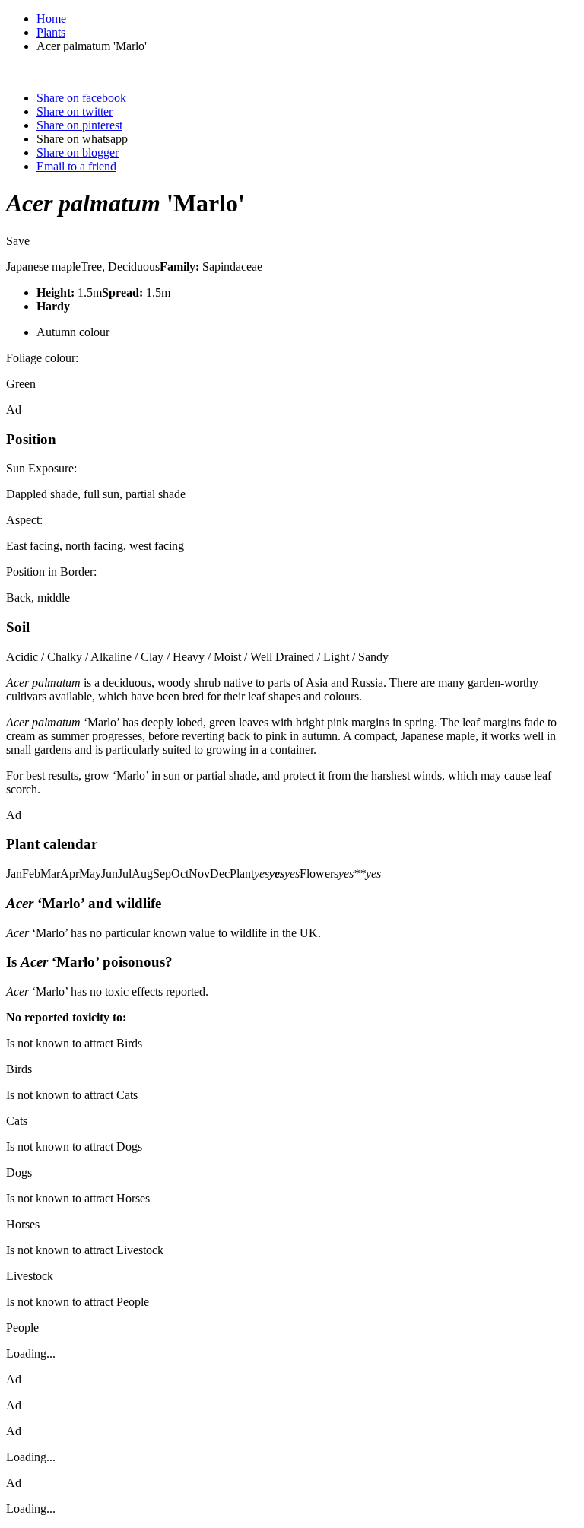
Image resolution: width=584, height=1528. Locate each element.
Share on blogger (77, 152)
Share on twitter (74, 111)
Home (51, 18)
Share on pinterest (79, 125)
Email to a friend (76, 166)
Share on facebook (81, 97)
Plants (50, 32)
